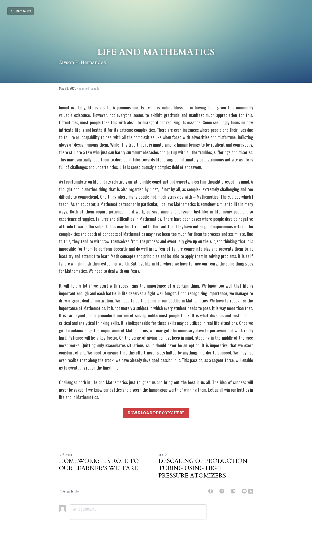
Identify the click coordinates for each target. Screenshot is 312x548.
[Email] (244, 491)
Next (161, 454)
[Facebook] (210, 491)
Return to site (22, 10)
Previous (67, 454)
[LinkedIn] (233, 491)
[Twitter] (221, 491)
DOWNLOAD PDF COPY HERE (156, 413)
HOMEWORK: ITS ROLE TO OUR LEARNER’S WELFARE (99, 465)
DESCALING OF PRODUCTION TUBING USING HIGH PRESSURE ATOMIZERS (202, 468)
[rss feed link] (250, 491)
